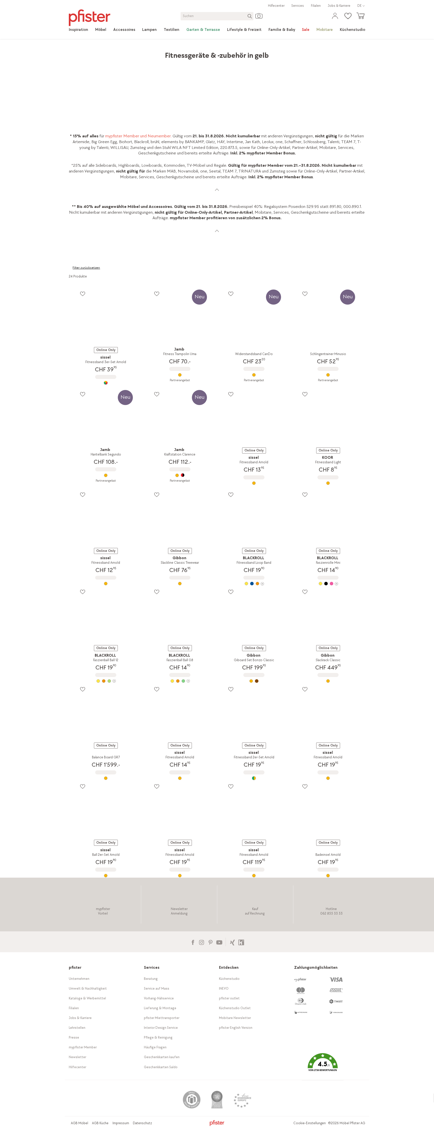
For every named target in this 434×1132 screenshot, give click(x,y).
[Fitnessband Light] (328, 483)
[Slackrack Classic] (328, 681)
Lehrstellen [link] (77, 1028)
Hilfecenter (276, 6)
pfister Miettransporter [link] (161, 1018)
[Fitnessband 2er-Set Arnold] (254, 778)
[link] (78, 30)
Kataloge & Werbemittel (87, 998)
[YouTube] (219, 942)
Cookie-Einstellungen (309, 1123)
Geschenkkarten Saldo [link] (161, 1067)
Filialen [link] (316, 6)
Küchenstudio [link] (229, 979)
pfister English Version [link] (235, 1028)
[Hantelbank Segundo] (106, 475)
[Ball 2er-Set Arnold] (106, 876)
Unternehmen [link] (79, 979)
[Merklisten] (82, 294)
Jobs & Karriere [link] (339, 6)
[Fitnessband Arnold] (254, 483)
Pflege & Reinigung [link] (158, 1037)
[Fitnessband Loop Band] (254, 584)
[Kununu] (241, 942)
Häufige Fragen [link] (155, 1047)
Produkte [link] (92, 52)
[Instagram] (201, 942)
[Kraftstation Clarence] (180, 475)
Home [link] (74, 52)
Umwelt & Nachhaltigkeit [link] (88, 988)
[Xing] (232, 942)
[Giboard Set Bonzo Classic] (254, 681)
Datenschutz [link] (142, 1123)
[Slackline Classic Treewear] (180, 584)
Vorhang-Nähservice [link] (159, 998)
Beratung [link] (151, 979)
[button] (323, 1066)
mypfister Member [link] (83, 1047)
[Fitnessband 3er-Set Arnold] (106, 383)
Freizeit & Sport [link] (156, 52)
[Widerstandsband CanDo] (254, 375)
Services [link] (297, 6)
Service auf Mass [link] (156, 988)
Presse (74, 1037)
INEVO (224, 988)
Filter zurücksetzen (86, 268)
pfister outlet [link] (229, 998)
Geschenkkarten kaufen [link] (162, 1057)
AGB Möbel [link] (79, 1123)
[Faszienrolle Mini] (328, 584)
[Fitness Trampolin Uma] (180, 375)
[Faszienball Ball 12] (106, 681)
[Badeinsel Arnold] (328, 876)
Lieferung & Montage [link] (160, 1008)
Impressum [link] (121, 1123)
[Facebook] (192, 942)
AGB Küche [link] (100, 1123)
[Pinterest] (210, 942)
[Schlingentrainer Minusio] (328, 375)
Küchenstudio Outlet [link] (235, 1008)
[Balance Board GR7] (106, 778)
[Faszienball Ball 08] (180, 681)
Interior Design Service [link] (161, 1028)
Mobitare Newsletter (235, 1018)
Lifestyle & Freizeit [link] (121, 52)
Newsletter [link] (77, 1057)
